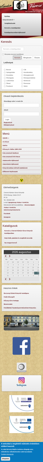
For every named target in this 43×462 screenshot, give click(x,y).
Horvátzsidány (28, 72)
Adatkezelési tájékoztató (11, 160)
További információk (7, 454)
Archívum (6, 142)
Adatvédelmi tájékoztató (10, 164)
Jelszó (6, 110)
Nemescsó (27, 80)
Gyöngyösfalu (10, 72)
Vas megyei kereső (10, 243)
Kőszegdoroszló (29, 75)
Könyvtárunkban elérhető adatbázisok (15, 168)
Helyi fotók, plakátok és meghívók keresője (18, 238)
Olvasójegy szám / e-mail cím (13, 101)
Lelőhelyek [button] (8, 63)
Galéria (5, 145)
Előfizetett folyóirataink (10, 171)
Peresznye (27, 83)
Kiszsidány (9, 75)
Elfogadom (5, 458)
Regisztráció (8, 122)
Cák (25, 69)
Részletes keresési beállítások (14, 54)
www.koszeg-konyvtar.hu (12, 210)
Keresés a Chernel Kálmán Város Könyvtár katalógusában (18, 232)
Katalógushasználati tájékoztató (14, 32)
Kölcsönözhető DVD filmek (11, 157)
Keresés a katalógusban (12, 28)
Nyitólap (7, 16)
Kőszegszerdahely (29, 78)
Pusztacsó (9, 86)
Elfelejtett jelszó (9, 125)
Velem (26, 86)
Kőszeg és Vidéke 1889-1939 (12, 149)
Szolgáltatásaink (9, 23)
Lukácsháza (10, 80)
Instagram (7, 217)
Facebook (7, 213)
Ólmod (8, 83)
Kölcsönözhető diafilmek (11, 153)
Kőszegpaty (10, 78)
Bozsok (8, 69)
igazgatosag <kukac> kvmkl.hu (18, 202)
